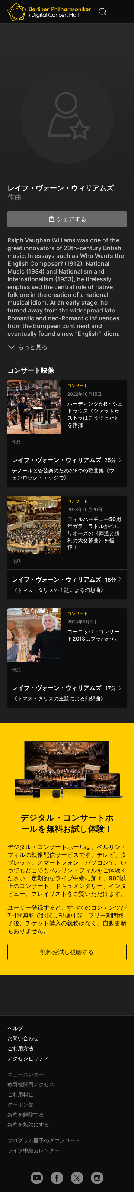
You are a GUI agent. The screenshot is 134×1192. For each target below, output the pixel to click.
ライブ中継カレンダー (33, 1150)
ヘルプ (15, 1028)
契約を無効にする (28, 1124)
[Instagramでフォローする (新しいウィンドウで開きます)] (97, 1178)
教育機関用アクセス (30, 1084)
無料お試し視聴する (67, 952)
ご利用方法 (20, 1048)
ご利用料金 (20, 1094)
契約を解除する (25, 1114)
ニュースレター (25, 1074)
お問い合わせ (23, 1038)
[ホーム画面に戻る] (49, 12)
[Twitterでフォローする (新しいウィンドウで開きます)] (77, 1178)
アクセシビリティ (28, 1058)
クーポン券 (20, 1104)
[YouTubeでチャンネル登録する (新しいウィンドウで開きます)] (37, 1178)
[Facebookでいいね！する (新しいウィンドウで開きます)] (57, 1178)
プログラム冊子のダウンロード (43, 1140)
